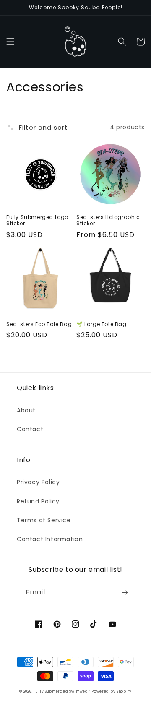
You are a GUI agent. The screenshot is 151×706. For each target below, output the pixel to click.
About (26, 410)
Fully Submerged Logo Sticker (37, 220)
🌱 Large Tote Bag (101, 324)
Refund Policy (38, 501)
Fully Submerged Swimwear (62, 691)
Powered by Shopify (111, 691)
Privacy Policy (38, 482)
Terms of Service (44, 520)
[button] (10, 41)
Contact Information (50, 539)
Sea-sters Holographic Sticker (108, 220)
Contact (30, 429)
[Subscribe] (124, 592)
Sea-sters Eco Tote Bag (39, 324)
